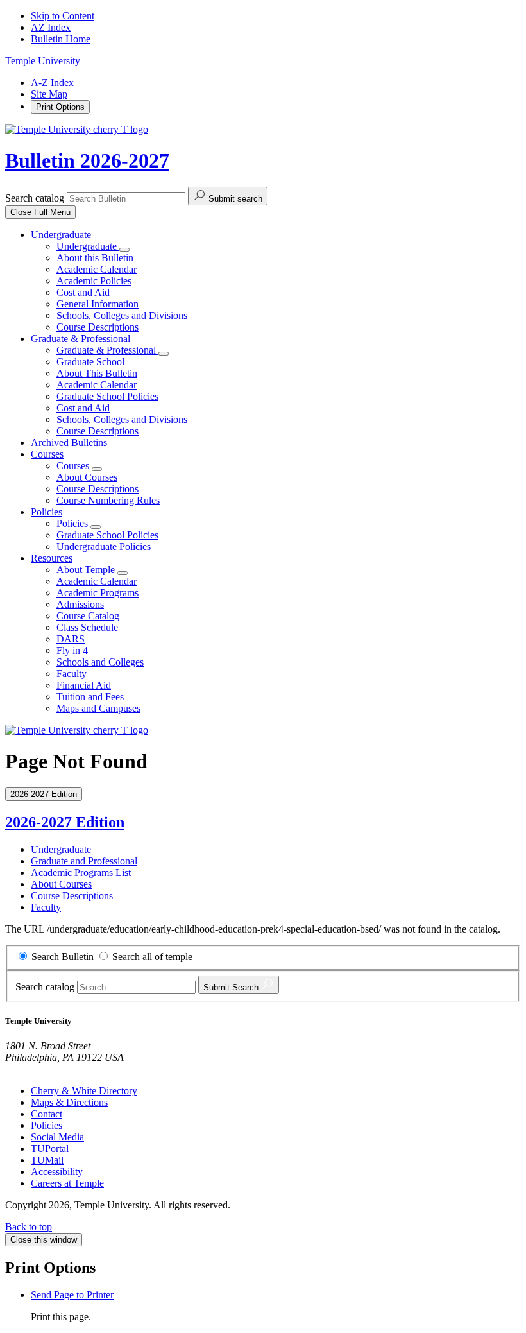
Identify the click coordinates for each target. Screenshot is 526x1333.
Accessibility (57, 1171)
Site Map (49, 94)
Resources (51, 558)
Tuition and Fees (90, 696)
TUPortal (50, 1148)
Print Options (60, 107)
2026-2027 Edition (64, 822)
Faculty (71, 673)
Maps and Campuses (98, 708)
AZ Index (51, 27)
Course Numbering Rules (108, 500)
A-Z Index (52, 82)
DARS (70, 638)
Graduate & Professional (80, 338)
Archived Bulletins (69, 442)
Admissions (80, 604)
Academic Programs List (81, 872)
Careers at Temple (67, 1183)
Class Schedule (87, 627)
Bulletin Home (60, 38)
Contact (46, 1113)
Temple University (42, 60)
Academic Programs (97, 592)
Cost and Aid (83, 292)
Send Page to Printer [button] (72, 1294)
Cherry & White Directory (84, 1090)
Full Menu (40, 212)
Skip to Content (62, 15)
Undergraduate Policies (103, 546)
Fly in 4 (72, 650)
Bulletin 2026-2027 (87, 160)
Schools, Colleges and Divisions (121, 315)
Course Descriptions (97, 327)
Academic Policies (94, 280)
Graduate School (90, 361)
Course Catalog (87, 615)
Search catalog (34, 198)
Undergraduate (61, 234)
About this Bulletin (94, 257)
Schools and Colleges (100, 662)
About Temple (86, 569)
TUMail (47, 1160)
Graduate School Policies (107, 396)
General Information (97, 303)
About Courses (86, 477)
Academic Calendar (96, 269)
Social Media (57, 1136)
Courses (47, 454)
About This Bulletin (96, 373)
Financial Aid (83, 685)
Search (232, 987)
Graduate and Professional (84, 861)
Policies (46, 511)
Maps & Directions (69, 1102)
